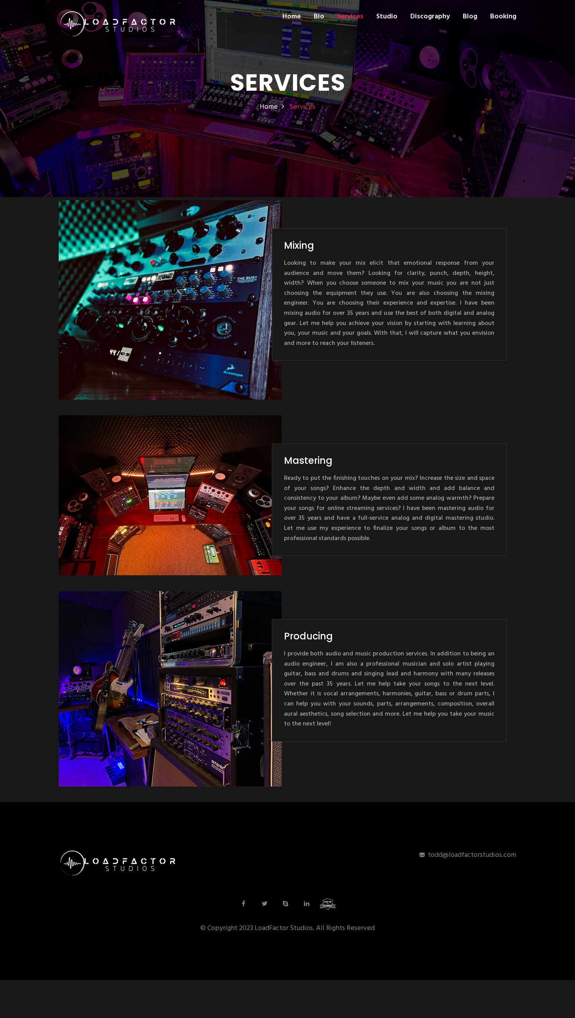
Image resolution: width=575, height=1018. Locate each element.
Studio (386, 16)
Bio (319, 16)
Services (350, 16)
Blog (470, 16)
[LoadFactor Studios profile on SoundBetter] (328, 904)
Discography (430, 16)
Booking (503, 16)
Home (291, 16)
